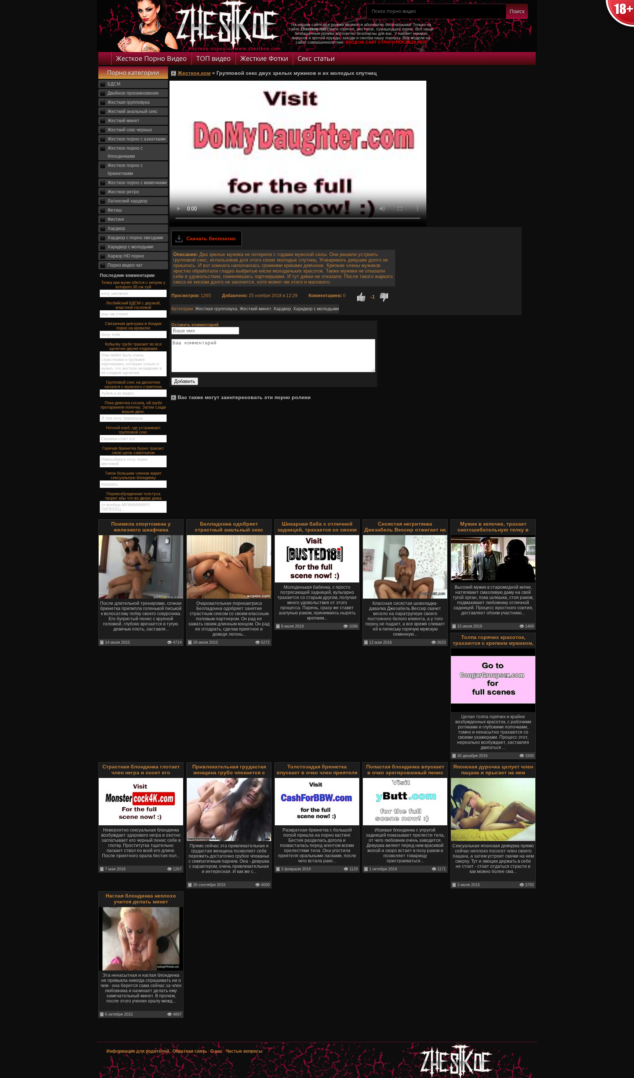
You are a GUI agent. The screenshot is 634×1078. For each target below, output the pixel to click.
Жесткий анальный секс (132, 111)
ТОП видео (213, 58)
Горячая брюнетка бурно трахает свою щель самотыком (133, 450)
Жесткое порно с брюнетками (125, 169)
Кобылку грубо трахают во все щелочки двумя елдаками (133, 346)
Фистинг (116, 219)
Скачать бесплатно (211, 238)
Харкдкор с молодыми (130, 246)
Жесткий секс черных (130, 129)
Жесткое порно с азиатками (137, 139)
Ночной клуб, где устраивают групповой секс (133, 429)
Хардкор (116, 228)
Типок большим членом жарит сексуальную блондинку (133, 475)
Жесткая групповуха (129, 102)
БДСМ (114, 84)
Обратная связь (189, 1051)
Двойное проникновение (133, 93)
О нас (216, 1051)
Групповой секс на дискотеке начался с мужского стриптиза (133, 384)
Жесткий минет (123, 120)
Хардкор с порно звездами (135, 237)
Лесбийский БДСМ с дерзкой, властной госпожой (133, 305)
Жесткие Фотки (264, 58)
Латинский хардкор (127, 201)
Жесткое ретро (123, 191)
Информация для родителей (137, 1051)
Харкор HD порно (126, 256)
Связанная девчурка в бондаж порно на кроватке (133, 325)
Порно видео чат (125, 265)
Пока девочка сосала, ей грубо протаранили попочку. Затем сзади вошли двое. (133, 407)
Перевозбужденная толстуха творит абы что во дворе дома (133, 496)
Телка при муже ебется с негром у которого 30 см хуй (133, 284)
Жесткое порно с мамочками (137, 182)
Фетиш (115, 210)
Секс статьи (316, 58)
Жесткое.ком (194, 73)
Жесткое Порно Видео (151, 58)
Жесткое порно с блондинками (125, 152)
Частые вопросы (244, 1051)
